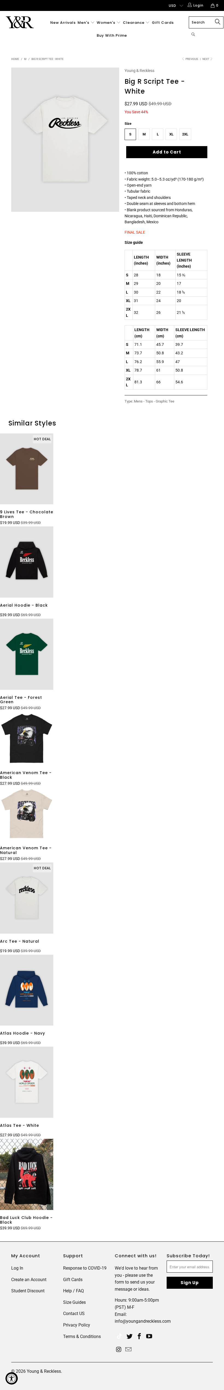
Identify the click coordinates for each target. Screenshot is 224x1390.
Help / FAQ (73, 1290)
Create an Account (28, 1279)
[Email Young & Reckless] (129, 1349)
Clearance (134, 22)
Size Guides (74, 1302)
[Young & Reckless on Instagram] (119, 1349)
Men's (83, 22)
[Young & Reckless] (20, 22)
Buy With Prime (112, 35)
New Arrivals (63, 22)
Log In (17, 1268)
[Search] (193, 34)
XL (171, 134)
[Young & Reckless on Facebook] (139, 1336)
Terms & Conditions (82, 1336)
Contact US (74, 1313)
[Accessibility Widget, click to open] (11, 1378)
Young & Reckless (139, 70)
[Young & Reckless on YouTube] (149, 1336)
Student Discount (28, 1290)
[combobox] (206, 22)
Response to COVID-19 (85, 1268)
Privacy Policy (76, 1325)
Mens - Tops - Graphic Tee (154, 401)
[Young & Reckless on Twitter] (119, 1336)
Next (206, 58)
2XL (185, 134)
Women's (106, 22)
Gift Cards (163, 22)
